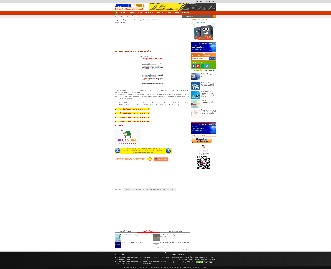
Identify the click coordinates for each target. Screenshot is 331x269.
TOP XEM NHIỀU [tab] (197, 70)
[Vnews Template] (130, 7)
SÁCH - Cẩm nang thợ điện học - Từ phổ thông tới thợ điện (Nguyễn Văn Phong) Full (207, 85)
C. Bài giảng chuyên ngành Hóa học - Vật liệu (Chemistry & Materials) (148, 189)
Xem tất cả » (186, 250)
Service (201, 1)
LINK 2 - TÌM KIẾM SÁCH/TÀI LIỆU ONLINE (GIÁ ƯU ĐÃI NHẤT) (132, 113)
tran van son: (146, 261)
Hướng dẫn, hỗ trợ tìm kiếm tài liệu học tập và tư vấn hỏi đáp (208, 74)
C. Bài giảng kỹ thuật (127, 20)
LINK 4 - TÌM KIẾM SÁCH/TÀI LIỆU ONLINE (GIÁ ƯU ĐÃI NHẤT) (132, 121)
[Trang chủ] (117, 13)
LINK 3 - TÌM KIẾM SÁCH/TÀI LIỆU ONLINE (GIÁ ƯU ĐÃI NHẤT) (132, 117)
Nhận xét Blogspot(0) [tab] (175, 231)
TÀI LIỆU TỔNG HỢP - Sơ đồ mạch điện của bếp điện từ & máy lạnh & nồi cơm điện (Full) (208, 112)
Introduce (195, 1)
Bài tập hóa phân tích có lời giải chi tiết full (134, 51)
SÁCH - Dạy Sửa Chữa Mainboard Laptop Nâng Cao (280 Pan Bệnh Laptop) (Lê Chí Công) (208, 94)
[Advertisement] (152, 36)
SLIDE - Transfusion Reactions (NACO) (132, 242)
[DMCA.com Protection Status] (204, 262)
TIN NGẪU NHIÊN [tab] (210, 70)
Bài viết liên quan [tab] (148, 231)
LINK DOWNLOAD (119, 125)
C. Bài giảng (128, 189)
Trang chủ (117, 20)
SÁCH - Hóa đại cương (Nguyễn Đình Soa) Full (134, 235)
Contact (213, 1)
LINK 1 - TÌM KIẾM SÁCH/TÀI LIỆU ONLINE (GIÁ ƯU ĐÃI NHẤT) (132, 109)
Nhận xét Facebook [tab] (126, 231)
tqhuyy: (145, 257)
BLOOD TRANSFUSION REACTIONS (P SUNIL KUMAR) (175, 242)
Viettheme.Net (158, 267)
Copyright (207, 1)
